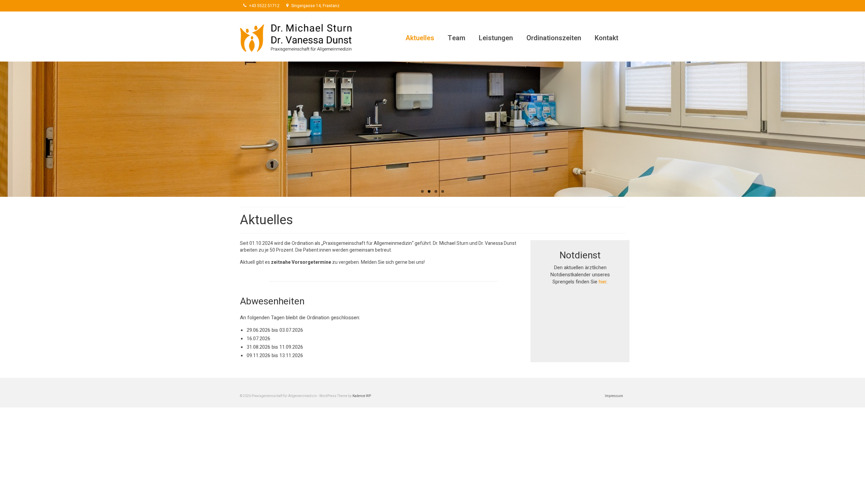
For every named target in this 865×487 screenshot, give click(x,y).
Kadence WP (361, 396)
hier (603, 281)
